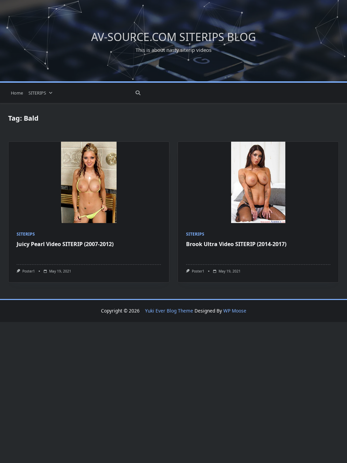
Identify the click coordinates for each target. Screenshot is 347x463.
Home (17, 93)
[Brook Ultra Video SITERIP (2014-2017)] (258, 182)
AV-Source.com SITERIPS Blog (173, 36)
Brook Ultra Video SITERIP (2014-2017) (236, 244)
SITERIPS (37, 93)
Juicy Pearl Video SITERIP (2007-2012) (65, 244)
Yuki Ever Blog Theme (169, 310)
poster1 (28, 271)
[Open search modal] (138, 93)
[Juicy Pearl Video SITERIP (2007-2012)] (88, 182)
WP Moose (234, 310)
